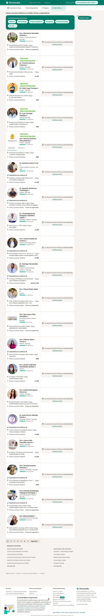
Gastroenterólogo (62, 22)
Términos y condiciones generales (16, 591)
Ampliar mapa (84, 18)
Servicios (18, 573)
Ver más (11, 26)
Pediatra (12, 22)
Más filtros (58, 8)
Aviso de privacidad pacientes (15, 593)
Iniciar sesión (70, 2)
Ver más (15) (11, 566)
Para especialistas (58, 593)
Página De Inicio (10, 573)
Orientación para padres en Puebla (18, 563)
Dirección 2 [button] (21, 148)
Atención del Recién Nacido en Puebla (18, 560)
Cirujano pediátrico (36, 22)
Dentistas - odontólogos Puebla (63, 551)
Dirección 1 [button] (11, 148)
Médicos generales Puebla (62, 557)
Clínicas (31, 593)
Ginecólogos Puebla (60, 560)
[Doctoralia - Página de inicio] (16, 2)
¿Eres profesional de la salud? (85, 2)
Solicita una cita (57, 44)
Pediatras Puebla (59, 563)
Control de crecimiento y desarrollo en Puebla (21, 557)
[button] (72, 18)
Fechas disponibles (32, 8)
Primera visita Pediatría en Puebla (17, 551)
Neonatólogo (22, 22)
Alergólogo (49, 22)
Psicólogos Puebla (59, 554)
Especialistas (33, 591)
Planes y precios (58, 591)
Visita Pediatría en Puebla (15, 554)
